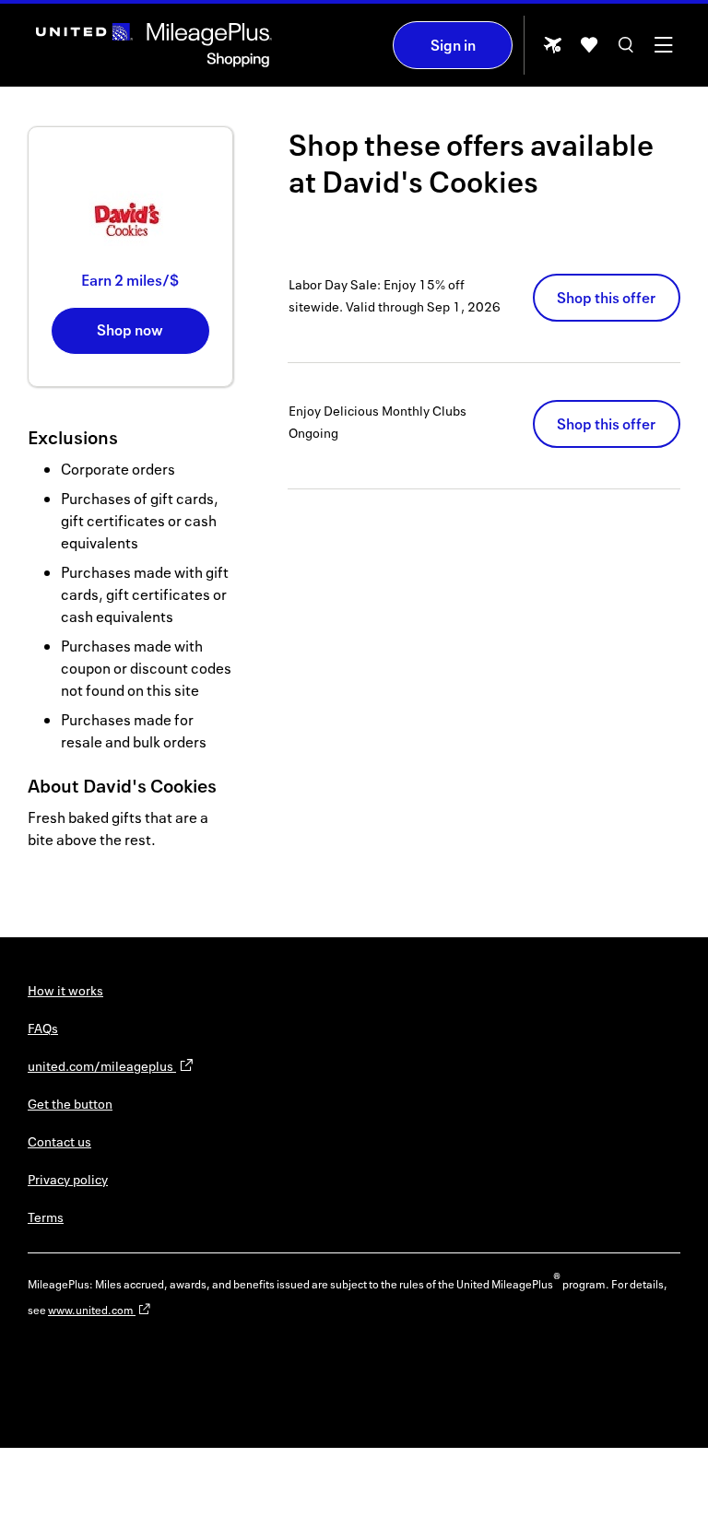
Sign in (453, 45)
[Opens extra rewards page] (552, 50)
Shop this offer (606, 298)
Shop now (130, 330)
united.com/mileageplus (102, 1066)
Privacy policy (68, 1179)
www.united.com (92, 1310)
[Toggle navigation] (662, 51)
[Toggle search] (626, 51)
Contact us (59, 1141)
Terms (46, 1217)
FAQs (43, 1028)
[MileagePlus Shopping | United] (154, 45)
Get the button (70, 1103)
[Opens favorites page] (589, 51)
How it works (65, 990)
